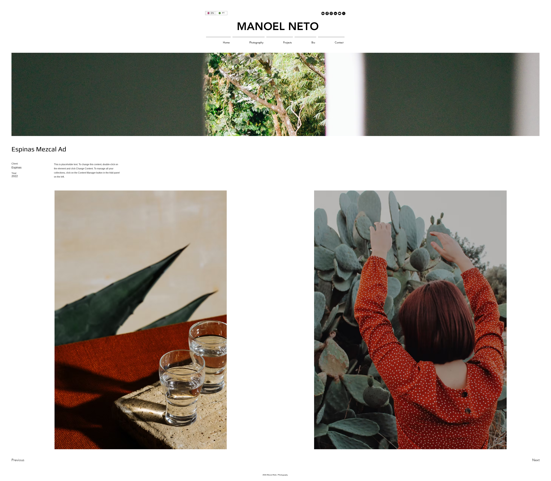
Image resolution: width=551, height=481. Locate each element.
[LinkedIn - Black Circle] (335, 13)
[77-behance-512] (323, 13)
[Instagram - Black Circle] (331, 13)
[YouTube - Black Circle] (339, 13)
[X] (343, 13)
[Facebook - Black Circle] (327, 13)
